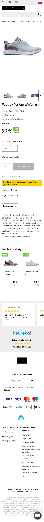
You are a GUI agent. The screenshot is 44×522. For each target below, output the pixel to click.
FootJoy (12, 115)
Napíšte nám (10, 440)
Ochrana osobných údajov (30, 457)
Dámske (21, 21)
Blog (24, 476)
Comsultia (27, 491)
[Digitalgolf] (22, 360)
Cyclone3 (16, 491)
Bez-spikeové (33, 21)
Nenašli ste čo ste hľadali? (11, 176)
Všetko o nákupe (29, 462)
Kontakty (26, 434)
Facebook (17, 190)
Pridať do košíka (23, 167)
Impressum (26, 438)
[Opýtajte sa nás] (16, 2)
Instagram (9, 436)
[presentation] (40, 95)
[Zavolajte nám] (3, 2)
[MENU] (41, 8)
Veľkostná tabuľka (12, 157)
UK (14, 141)
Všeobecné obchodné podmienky (31, 467)
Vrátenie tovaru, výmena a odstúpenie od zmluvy (31, 449)
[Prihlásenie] (36, 8)
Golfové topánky (8, 21)
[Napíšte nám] (10, 2)
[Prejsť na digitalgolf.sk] (40, 2)
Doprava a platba (29, 442)
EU (20, 141)
